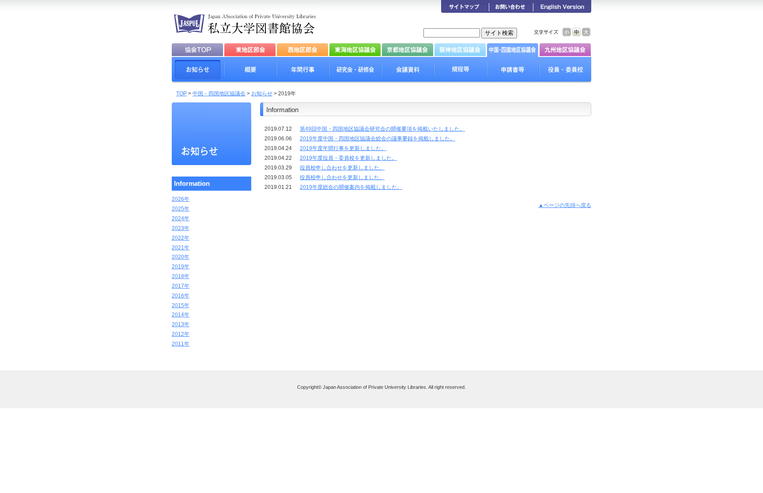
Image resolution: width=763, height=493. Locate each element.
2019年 (180, 266)
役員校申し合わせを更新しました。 (342, 168)
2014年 (180, 315)
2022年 (180, 238)
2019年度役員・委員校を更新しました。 (348, 158)
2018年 (180, 276)
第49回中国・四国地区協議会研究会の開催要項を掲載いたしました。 (382, 129)
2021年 (180, 248)
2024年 (180, 218)
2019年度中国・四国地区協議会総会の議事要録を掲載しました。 (377, 138)
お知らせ (261, 93)
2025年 (180, 209)
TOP (181, 93)
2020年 (180, 257)
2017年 (180, 286)
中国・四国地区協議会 (219, 93)
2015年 (180, 305)
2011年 (180, 344)
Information (192, 183)
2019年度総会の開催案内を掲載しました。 (351, 187)
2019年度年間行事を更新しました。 (343, 148)
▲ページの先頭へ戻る (564, 205)
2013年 (180, 324)
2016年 (180, 296)
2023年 (180, 228)
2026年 (180, 199)
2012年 (180, 334)
